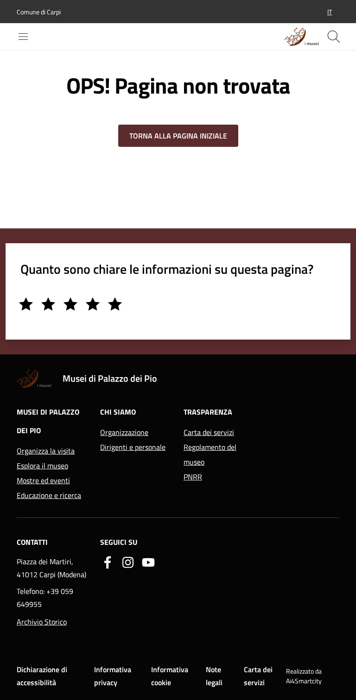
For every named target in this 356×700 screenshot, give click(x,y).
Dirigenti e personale (132, 447)
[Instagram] (128, 561)
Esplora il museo (42, 465)
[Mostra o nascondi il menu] (23, 37)
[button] (329, 11)
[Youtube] (148, 561)
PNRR (193, 476)
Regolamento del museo (210, 454)
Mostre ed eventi (43, 480)
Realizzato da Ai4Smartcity (304, 676)
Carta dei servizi (209, 432)
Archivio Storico (42, 621)
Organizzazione (124, 432)
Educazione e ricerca (49, 495)
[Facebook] (107, 561)
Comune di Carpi (39, 12)
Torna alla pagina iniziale (178, 135)
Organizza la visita (46, 450)
